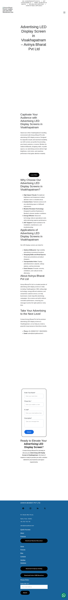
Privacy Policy (24, 580)
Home (22, 546)
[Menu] (64, 12)
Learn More (34, 175)
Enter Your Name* (29, 392)
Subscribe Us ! (24, 583)
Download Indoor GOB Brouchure (34, 575)
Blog (21, 553)
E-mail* (26, 409)
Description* (28, 418)
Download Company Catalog (34, 568)
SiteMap (22, 560)
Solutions (23, 563)
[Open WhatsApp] (63, 595)
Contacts (23, 556)
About (22, 533)
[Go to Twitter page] (45, 508)
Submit (29, 432)
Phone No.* (27, 401)
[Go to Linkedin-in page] (38, 508)
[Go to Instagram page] (31, 508)
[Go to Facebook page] (24, 508)
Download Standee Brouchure (34, 540)
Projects (22, 549)
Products (23, 536)
